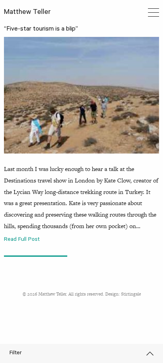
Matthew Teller (27, 13)
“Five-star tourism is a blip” (41, 29)
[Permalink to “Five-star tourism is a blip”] (81, 95)
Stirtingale (131, 294)
